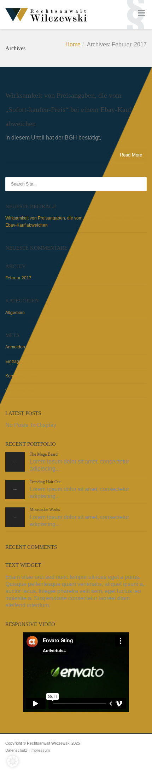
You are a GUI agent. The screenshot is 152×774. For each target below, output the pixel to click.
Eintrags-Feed (19, 361)
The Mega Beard (44, 454)
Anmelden (15, 347)
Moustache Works (45, 509)
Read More (131, 155)
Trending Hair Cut (45, 481)
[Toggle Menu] (141, 13)
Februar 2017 (18, 277)
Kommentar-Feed (22, 376)
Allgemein (15, 312)
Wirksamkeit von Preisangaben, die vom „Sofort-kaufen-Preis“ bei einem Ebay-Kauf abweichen (68, 109)
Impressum (40, 750)
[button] (12, 761)
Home (73, 44)
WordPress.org (19, 390)
